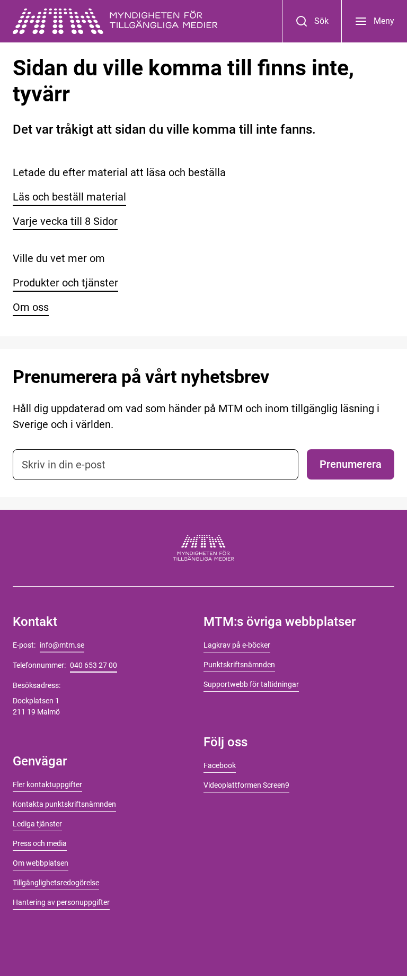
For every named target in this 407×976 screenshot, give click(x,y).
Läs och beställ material (69, 196)
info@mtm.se (62, 645)
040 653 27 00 (93, 665)
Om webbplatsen (40, 863)
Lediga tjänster (37, 824)
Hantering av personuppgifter (61, 902)
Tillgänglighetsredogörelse (56, 882)
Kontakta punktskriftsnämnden (64, 804)
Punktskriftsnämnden (239, 664)
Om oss (31, 307)
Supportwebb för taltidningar (251, 684)
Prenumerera (351, 464)
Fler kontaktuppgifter (47, 784)
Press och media (40, 843)
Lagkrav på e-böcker (237, 645)
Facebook (220, 765)
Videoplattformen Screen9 (246, 785)
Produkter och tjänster (65, 282)
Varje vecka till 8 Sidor (65, 221)
